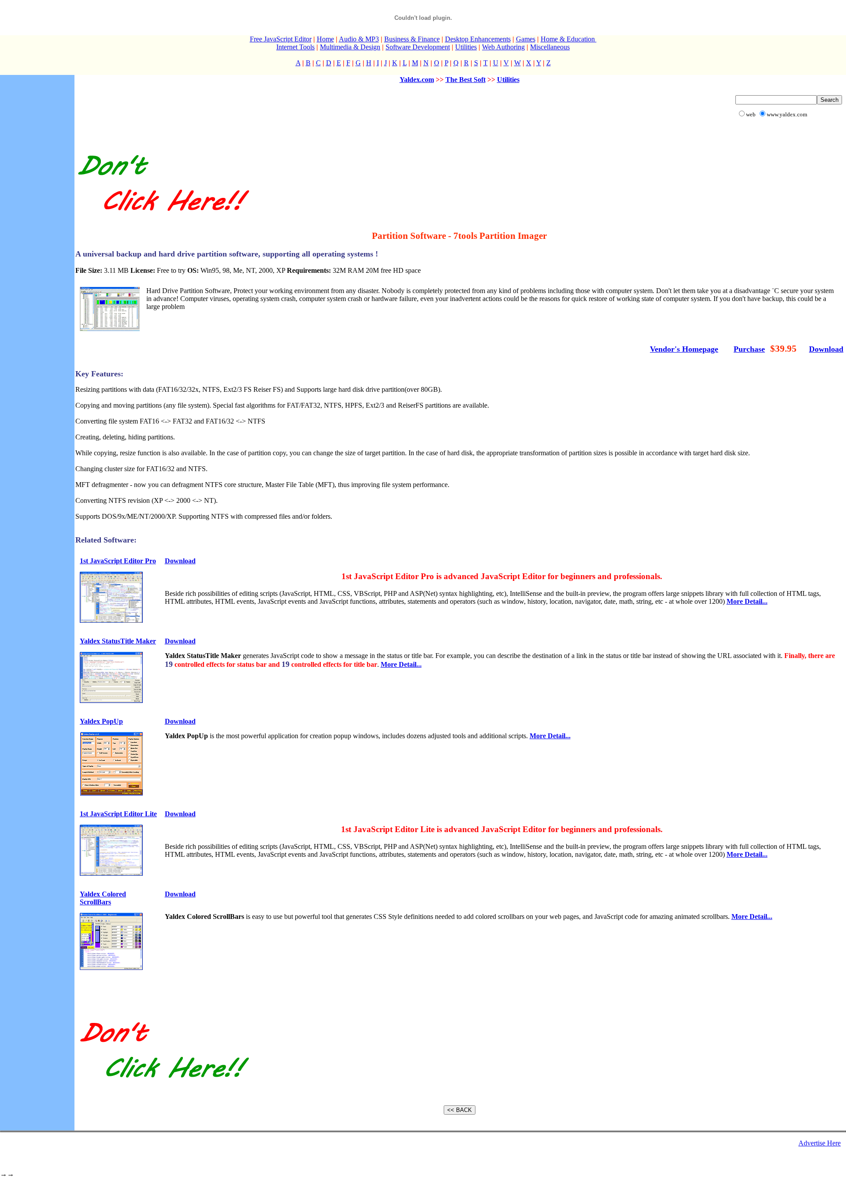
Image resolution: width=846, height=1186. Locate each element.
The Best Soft (465, 79)
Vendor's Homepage (684, 349)
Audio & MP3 (359, 39)
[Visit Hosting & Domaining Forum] (163, 220)
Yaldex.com (417, 79)
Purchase (749, 349)
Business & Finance (412, 39)
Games (525, 39)
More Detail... (747, 601)
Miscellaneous (550, 47)
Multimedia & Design (350, 47)
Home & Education (569, 39)
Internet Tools (295, 47)
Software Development (418, 47)
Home (325, 39)
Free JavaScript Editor (281, 39)
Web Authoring (503, 47)
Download (826, 349)
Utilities (466, 47)
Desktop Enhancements (478, 39)
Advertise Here (819, 1143)
